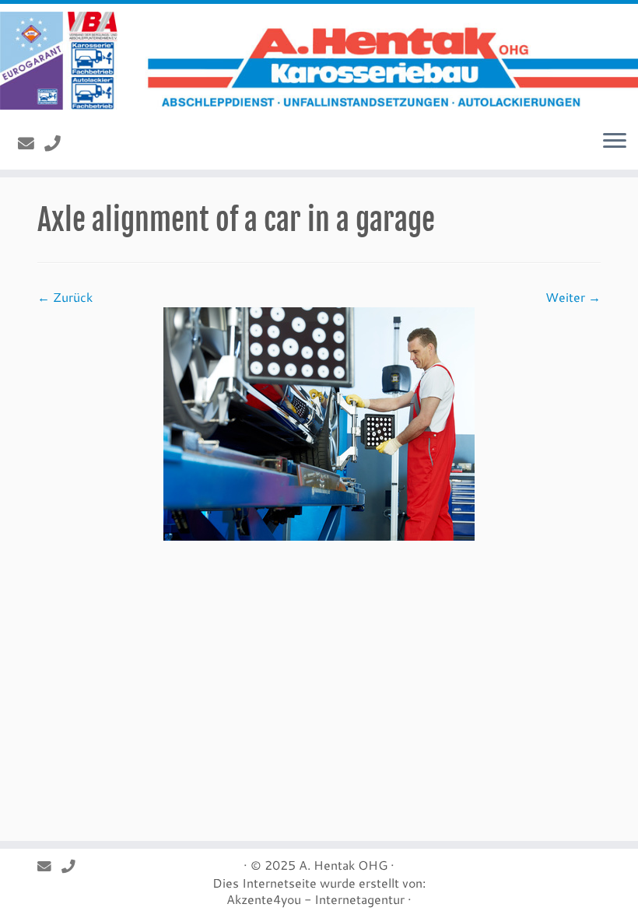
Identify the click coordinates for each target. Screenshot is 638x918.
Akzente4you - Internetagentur (315, 899)
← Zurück (65, 297)
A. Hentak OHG (343, 865)
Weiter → (573, 297)
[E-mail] (31, 143)
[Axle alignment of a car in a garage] (319, 422)
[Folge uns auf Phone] (57, 143)
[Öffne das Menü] (614, 141)
